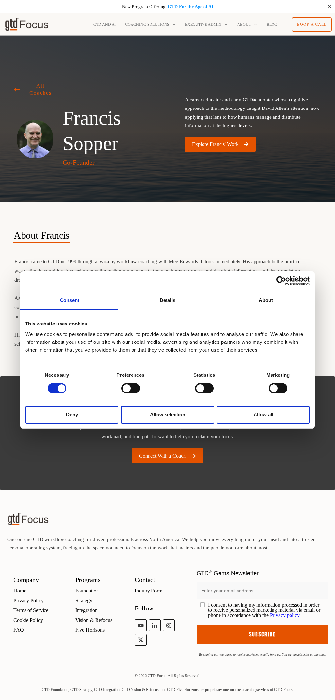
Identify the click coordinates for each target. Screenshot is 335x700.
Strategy (83, 600)
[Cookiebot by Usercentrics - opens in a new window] (281, 281)
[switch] (130, 388)
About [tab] (266, 300)
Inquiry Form (148, 590)
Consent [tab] (69, 300)
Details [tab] (167, 300)
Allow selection (167, 414)
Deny (72, 414)
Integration (86, 610)
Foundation (87, 590)
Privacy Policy (28, 600)
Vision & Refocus (93, 620)
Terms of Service (30, 610)
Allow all (263, 414)
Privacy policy (285, 615)
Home (19, 590)
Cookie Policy (28, 620)
